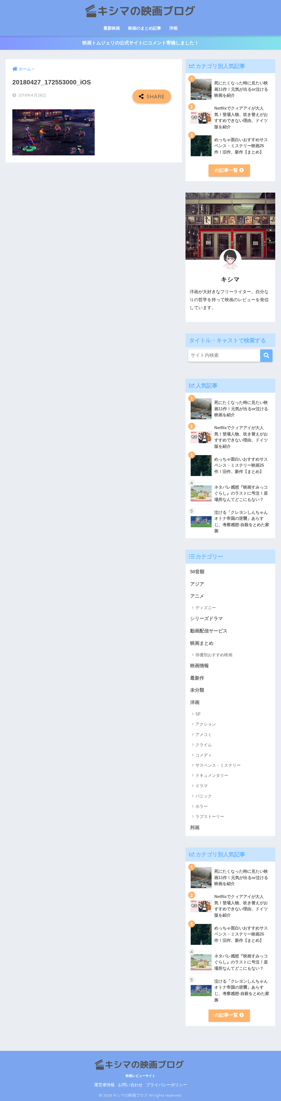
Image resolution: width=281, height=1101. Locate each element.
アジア (197, 584)
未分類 (197, 690)
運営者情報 (104, 1085)
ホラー (201, 806)
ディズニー (205, 607)
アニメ (197, 596)
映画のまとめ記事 (144, 28)
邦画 (194, 827)
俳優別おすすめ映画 (213, 654)
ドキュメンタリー (211, 775)
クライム (203, 744)
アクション (205, 724)
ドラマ (201, 785)
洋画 (173, 28)
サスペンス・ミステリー (218, 765)
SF (198, 714)
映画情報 (199, 665)
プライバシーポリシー (166, 1085)
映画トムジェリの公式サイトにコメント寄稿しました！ (140, 42)
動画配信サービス (208, 631)
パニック (203, 796)
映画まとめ (201, 643)
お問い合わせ (130, 1085)
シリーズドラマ (206, 618)
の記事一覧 (227, 170)
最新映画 (111, 28)
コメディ (203, 755)
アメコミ (203, 734)
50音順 (197, 571)
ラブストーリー (209, 816)
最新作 (197, 678)
